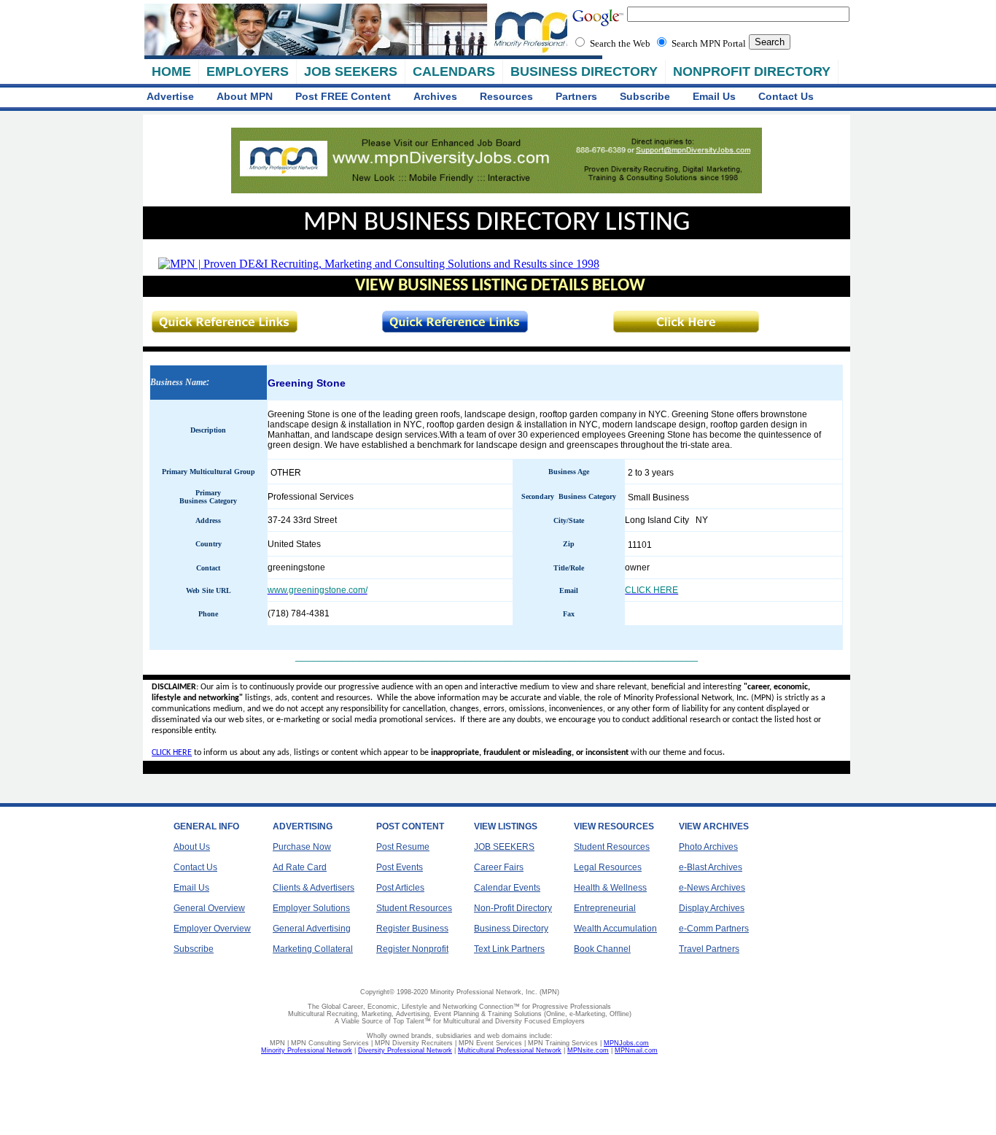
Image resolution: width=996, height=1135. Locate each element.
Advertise (170, 96)
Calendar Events (507, 888)
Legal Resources (608, 867)
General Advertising (312, 928)
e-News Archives (712, 888)
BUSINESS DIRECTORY (584, 71)
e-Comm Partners (714, 928)
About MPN (245, 96)
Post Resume (402, 847)
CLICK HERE (172, 752)
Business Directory (511, 928)
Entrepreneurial (605, 908)
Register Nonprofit (412, 949)
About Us (192, 847)
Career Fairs (499, 867)
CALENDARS (454, 71)
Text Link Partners (509, 949)
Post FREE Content (343, 96)
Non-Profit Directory (513, 908)
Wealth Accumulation (615, 928)
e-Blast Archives (710, 867)
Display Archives (711, 908)
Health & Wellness (610, 888)
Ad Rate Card (300, 867)
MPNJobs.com (626, 1043)
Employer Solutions (311, 908)
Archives (435, 96)
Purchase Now (302, 847)
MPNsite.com (588, 1050)
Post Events (399, 867)
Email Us (714, 96)
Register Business (412, 928)
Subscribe (645, 96)
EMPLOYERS (247, 71)
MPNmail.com (636, 1050)
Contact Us (786, 96)
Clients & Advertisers (313, 888)
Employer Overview (212, 928)
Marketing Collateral (313, 949)
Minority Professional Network (306, 1050)
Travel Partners (709, 949)
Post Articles (400, 888)
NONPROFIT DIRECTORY (751, 71)
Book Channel (602, 949)
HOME (171, 71)
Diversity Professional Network (405, 1050)
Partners (576, 96)
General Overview (209, 908)
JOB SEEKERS (350, 71)
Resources (506, 96)
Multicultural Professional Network (509, 1050)
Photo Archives (708, 847)
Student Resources (414, 908)
